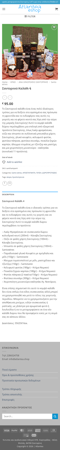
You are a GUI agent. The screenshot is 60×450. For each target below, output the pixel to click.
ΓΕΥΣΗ (38, 172)
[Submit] (55, 416)
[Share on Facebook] (4, 183)
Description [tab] (8, 194)
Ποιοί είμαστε (9, 369)
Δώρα (9, 177)
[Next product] (4, 97)
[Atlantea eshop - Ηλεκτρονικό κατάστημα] (30, 9)
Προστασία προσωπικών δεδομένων (21, 380)
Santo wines (17, 172)
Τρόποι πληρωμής (11, 389)
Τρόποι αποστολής (12, 394)
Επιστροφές (8, 399)
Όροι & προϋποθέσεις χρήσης (18, 375)
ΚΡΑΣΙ (13, 82)
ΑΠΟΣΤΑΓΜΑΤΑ (29, 172)
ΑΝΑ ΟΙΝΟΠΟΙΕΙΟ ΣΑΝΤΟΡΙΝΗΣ (33, 82)
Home (5, 82)
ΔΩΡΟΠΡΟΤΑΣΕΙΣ (49, 172)
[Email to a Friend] (9, 183)
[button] (3, 9)
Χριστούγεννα (18, 177)
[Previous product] (10, 97)
